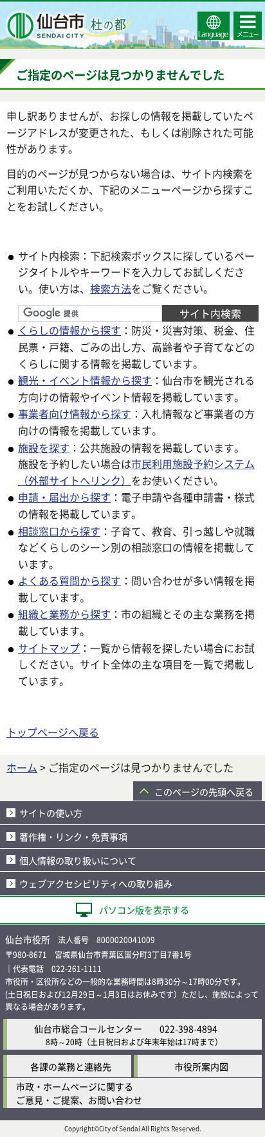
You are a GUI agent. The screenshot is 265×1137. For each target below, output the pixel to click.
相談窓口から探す (59, 531)
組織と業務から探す (64, 613)
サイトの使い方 (50, 812)
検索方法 (110, 288)
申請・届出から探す (64, 497)
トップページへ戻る (52, 732)
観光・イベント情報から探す (85, 380)
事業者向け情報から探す (74, 413)
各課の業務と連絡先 (70, 1066)
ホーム (21, 767)
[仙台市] (68, 25)
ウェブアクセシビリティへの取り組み (95, 883)
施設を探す (43, 447)
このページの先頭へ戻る (203, 791)
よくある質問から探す (69, 580)
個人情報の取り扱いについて (77, 860)
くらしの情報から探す (69, 330)
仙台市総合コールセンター (88, 1028)
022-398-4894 (188, 1028)
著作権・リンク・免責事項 (73, 836)
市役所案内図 (201, 1066)
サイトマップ (49, 647)
